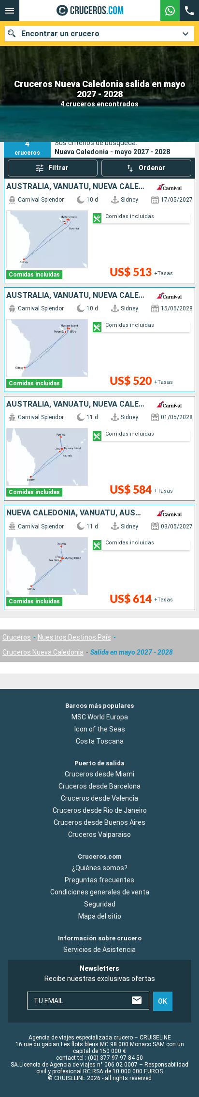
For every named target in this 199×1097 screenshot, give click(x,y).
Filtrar (58, 168)
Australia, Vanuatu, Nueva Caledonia (76, 186)
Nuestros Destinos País (74, 637)
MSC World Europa (99, 717)
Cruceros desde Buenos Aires (99, 823)
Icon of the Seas (99, 729)
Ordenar (152, 168)
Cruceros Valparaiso (99, 835)
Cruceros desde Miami (99, 774)
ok (162, 1001)
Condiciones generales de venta (99, 892)
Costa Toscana (100, 741)
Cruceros (16, 637)
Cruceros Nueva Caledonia (43, 652)
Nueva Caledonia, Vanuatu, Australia (76, 513)
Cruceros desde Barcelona (99, 786)
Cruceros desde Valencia (99, 799)
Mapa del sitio (99, 916)
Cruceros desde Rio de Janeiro (100, 811)
